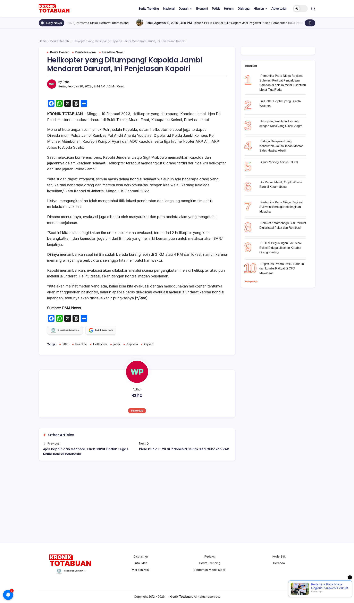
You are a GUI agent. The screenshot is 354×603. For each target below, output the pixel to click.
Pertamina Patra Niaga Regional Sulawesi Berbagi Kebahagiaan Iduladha (281, 206)
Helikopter (100, 344)
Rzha (66, 82)
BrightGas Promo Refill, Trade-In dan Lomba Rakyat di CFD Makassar (281, 268)
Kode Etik (279, 556)
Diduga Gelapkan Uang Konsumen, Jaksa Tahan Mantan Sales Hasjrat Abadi (281, 145)
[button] (300, 8)
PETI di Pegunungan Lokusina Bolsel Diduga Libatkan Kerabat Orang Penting (280, 247)
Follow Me (137, 410)
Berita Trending (209, 563)
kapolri (148, 344)
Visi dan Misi (140, 570)
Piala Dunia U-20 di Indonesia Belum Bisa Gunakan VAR (184, 449)
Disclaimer (140, 556)
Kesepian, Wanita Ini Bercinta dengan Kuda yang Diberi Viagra (280, 123)
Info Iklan (140, 563)
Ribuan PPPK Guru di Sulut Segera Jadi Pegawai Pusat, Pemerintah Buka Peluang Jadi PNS (225, 23)
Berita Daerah (59, 41)
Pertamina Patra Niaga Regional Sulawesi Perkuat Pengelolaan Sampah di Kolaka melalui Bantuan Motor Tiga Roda (282, 82)
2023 (65, 344)
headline (81, 344)
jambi (116, 344)
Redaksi (210, 556)
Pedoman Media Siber (209, 570)
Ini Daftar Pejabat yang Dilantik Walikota (280, 103)
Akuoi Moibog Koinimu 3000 (279, 162)
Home (43, 41)
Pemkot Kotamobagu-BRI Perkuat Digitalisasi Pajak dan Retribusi (282, 225)
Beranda (279, 563)
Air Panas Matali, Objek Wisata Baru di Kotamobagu (280, 184)
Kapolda (132, 344)
